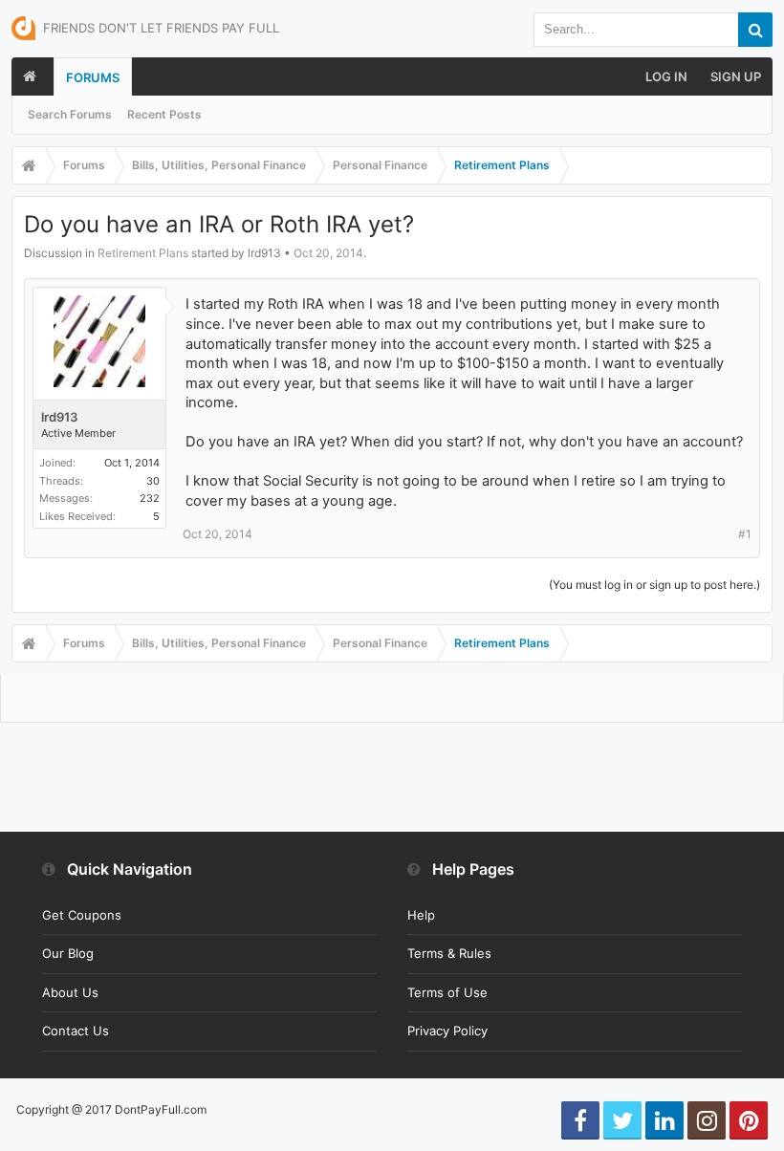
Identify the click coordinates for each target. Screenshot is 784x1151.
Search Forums (70, 114)
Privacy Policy (447, 1030)
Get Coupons (81, 915)
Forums (93, 77)
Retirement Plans (143, 253)
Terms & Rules (449, 953)
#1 (744, 534)
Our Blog (68, 953)
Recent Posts (164, 114)
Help (421, 915)
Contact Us (75, 1030)
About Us (70, 992)
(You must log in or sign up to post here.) (654, 584)
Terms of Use (447, 992)
